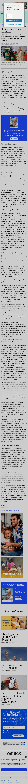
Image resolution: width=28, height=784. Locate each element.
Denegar (14, 774)
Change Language (14, 20)
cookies (10, 732)
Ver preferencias (14, 777)
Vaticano (3, 24)
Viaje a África (17, 510)
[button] (26, 756)
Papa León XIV (9, 510)
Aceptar (14, 770)
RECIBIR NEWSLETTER (18, 735)
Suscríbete (14, 138)
